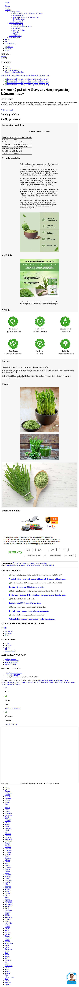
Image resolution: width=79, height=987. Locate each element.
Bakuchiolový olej (69, 682)
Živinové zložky (14, 38)
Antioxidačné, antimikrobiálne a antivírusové (27, 13)
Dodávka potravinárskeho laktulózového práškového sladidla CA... (37, 595)
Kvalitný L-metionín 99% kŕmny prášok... (27, 587)
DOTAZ (4, 628)
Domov (7, 6)
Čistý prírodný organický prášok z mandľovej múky (30, 563)
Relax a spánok (18, 21)
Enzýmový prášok (19, 30)
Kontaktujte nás (10, 43)
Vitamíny (16, 34)
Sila (6, 41)
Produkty (8, 10)
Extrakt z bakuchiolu (41, 682)
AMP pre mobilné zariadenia (58, 680)
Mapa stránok (43, 680)
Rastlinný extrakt (14, 11)
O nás (7, 8)
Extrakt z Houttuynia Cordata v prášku (13, 682)
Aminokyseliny (18, 25)
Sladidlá (15, 32)
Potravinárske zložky (16, 23)
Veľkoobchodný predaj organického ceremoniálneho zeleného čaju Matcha (29, 565)
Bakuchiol (30, 682)
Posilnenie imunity (19, 15)
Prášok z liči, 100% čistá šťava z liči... (25, 603)
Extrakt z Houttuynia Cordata (10, 684)
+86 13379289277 (11, 724)
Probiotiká (16, 28)
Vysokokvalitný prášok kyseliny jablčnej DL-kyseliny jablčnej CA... (37, 579)
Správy (7, 39)
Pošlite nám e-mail (7, 110)
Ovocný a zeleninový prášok (22, 26)
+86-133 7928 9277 (13, 675)
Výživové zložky (10, 664)
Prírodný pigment (18, 19)
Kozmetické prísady (15, 36)
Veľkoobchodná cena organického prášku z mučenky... (32, 619)
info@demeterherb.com (14, 673)
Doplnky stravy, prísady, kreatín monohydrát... (29, 611)
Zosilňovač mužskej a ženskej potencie (25, 17)
